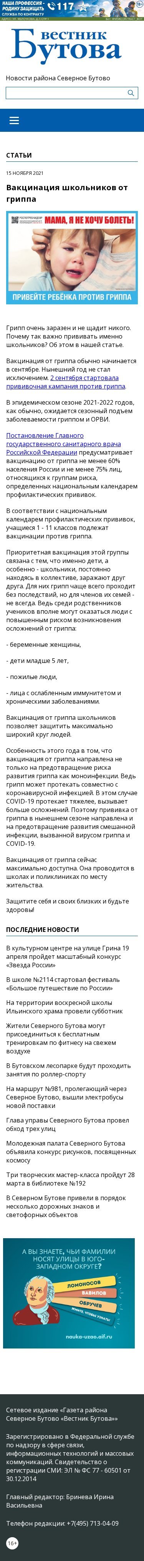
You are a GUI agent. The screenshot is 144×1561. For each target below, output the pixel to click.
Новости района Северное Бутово (58, 78)
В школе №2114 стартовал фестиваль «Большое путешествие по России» (63, 983)
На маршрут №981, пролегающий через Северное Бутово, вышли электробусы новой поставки (66, 1097)
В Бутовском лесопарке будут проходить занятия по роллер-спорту (68, 1069)
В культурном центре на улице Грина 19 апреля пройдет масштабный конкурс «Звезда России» (67, 956)
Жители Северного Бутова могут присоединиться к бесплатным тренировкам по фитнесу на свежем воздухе (61, 1038)
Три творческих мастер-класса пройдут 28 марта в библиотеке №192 (70, 1179)
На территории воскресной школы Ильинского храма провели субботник (64, 1006)
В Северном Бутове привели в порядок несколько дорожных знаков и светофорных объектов (66, 1206)
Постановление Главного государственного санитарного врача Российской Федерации (63, 444)
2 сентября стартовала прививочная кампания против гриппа (65, 382)
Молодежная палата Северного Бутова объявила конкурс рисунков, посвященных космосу (71, 1151)
